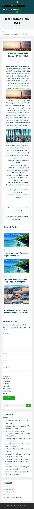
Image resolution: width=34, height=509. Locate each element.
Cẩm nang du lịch (10, 489)
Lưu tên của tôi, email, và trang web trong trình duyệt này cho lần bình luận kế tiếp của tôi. (7, 384)
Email (5, 360)
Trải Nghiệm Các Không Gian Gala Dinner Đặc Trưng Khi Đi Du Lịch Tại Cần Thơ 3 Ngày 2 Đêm (17, 461)
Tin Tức (7, 495)
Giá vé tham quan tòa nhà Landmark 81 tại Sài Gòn (17, 218)
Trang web (6, 367)
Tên (5, 354)
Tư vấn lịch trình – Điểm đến (13, 497)
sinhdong (22, 60)
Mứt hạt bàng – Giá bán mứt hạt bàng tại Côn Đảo (18, 209)
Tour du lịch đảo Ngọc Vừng (20, 88)
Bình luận (6, 334)
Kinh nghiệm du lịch (11, 492)
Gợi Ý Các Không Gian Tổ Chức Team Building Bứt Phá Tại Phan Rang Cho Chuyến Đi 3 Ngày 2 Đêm (17, 433)
